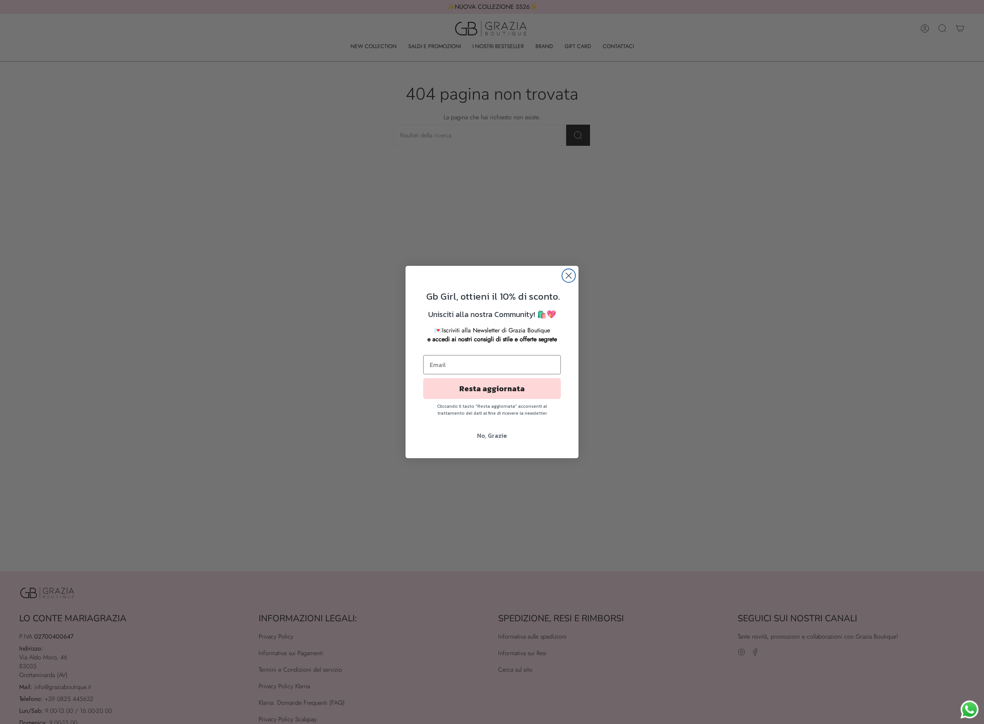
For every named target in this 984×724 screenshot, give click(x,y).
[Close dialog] (568, 275)
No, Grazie (492, 435)
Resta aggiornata (492, 388)
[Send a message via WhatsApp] (969, 709)
